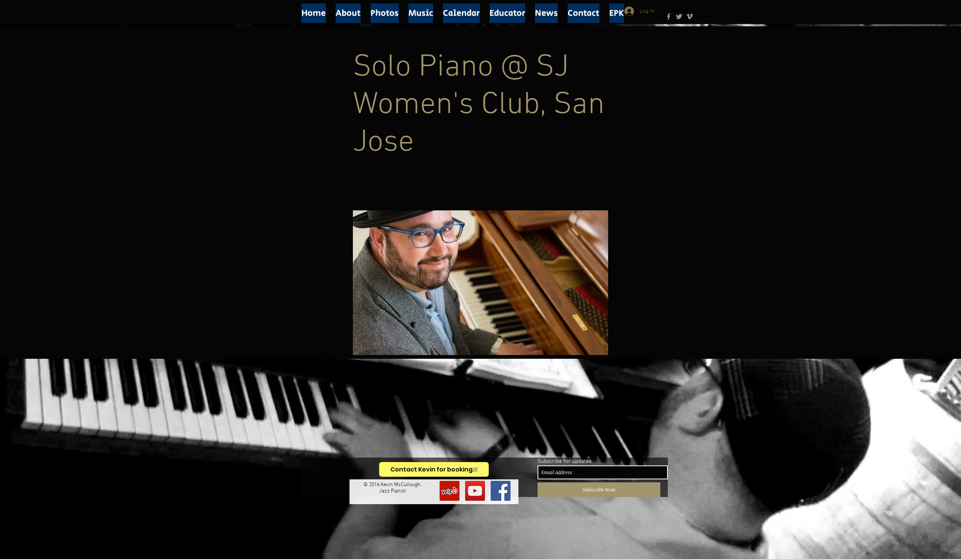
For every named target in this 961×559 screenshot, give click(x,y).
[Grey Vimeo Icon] (689, 16)
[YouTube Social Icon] (475, 491)
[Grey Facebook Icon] (668, 16)
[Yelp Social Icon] (449, 491)
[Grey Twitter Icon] (679, 16)
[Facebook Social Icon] (501, 491)
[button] (348, 13)
